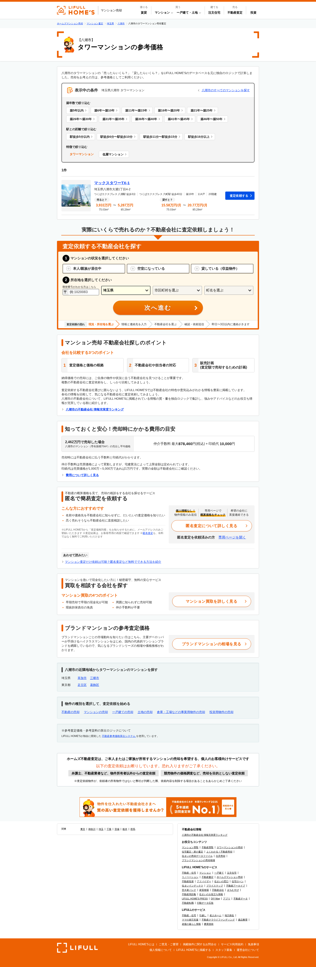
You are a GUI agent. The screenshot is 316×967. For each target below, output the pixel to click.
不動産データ (240, 898)
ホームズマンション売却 (230, 877)
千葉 (109, 829)
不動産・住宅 (189, 872)
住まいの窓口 (221, 881)
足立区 (82, 685)
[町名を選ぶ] (228, 290)
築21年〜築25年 (202, 110)
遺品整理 (242, 919)
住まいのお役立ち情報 (211, 894)
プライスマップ (214, 885)
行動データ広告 (205, 903)
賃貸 (144, 12)
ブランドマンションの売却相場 (198, 860)
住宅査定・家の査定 (192, 851)
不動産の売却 (70, 712)
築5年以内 (77, 110)
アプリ (226, 898)
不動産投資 (188, 881)
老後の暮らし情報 (191, 924)
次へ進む (157, 307)
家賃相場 (204, 890)
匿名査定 (148, 533)
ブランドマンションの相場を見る (211, 644)
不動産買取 (207, 847)
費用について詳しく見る (82, 475)
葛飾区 (94, 685)
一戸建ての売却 (122, 712)
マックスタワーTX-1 (112, 183)
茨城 (117, 829)
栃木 (125, 829)
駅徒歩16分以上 (199, 136)
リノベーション (190, 877)
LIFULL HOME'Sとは (141, 944)
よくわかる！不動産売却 (219, 851)
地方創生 (229, 915)
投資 (253, 12)
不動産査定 (234, 12)
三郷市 (94, 678)
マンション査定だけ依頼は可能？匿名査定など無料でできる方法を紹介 (113, 561)
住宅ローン (238, 881)
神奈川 (91, 829)
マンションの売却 (96, 712)
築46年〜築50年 (211, 119)
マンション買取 (190, 847)
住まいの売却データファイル (197, 856)
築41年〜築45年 (179, 119)
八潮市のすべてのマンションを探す (226, 90)
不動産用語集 (189, 894)
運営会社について (248, 950)
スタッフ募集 (223, 950)
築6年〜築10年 (104, 110)
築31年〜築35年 (113, 119)
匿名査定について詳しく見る (211, 526)
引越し (202, 915)
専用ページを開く (232, 537)
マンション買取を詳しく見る (211, 601)
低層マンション (113, 154)
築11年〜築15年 (136, 110)
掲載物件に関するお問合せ (199, 944)
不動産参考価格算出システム (119, 736)
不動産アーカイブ (235, 885)
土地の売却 (145, 712)
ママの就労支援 (190, 919)
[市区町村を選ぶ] (177, 290)
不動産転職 (188, 903)
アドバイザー (204, 881)
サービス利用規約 (232, 944)
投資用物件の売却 (221, 712)
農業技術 (208, 924)
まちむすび (233, 890)
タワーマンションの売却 (230, 847)
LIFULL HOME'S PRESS (195, 898)
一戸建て (219, 872)
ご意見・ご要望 (168, 944)
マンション (205, 872)
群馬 (132, 829)
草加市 (82, 678)
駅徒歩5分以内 (80, 136)
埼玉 (101, 829)
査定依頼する (239, 195)
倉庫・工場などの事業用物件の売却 (181, 712)
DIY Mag (215, 898)
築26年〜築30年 (81, 119)
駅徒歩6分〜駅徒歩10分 (116, 136)
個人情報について (160, 950)
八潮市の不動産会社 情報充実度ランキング (95, 409)
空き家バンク (189, 890)
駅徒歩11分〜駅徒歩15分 (160, 136)
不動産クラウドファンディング (218, 919)
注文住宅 (214, 12)
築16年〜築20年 (169, 110)
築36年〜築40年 (146, 119)
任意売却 (220, 856)
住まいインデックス (192, 885)
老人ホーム (215, 915)
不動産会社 (218, 890)
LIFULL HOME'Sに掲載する (193, 950)
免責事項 (253, 944)
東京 (82, 829)
